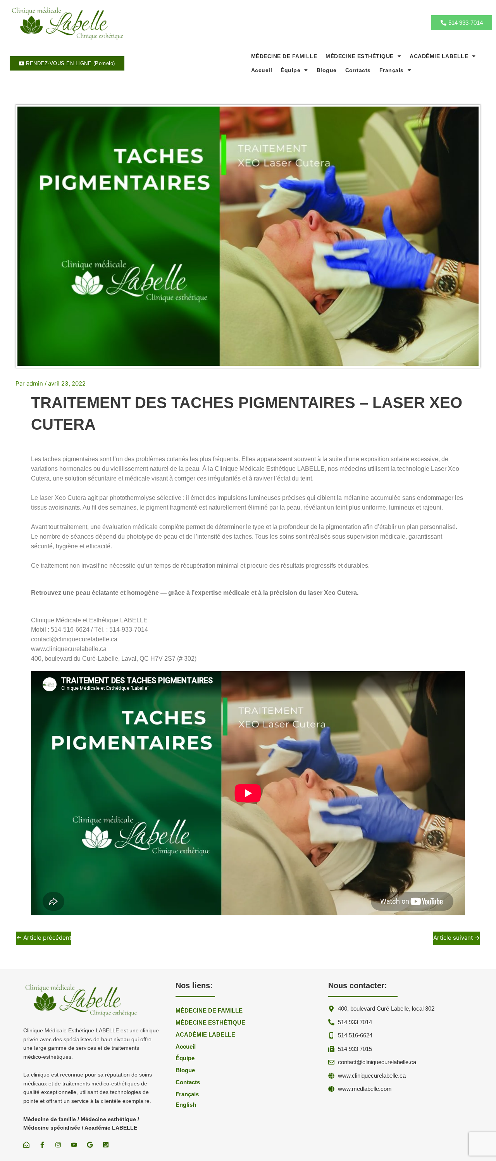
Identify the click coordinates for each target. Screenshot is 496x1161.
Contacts (358, 70)
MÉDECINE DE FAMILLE (284, 56)
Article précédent (43, 937)
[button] (363, 56)
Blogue (327, 70)
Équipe (290, 70)
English (186, 1104)
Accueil (261, 70)
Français (391, 70)
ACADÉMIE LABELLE (439, 56)
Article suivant (456, 937)
